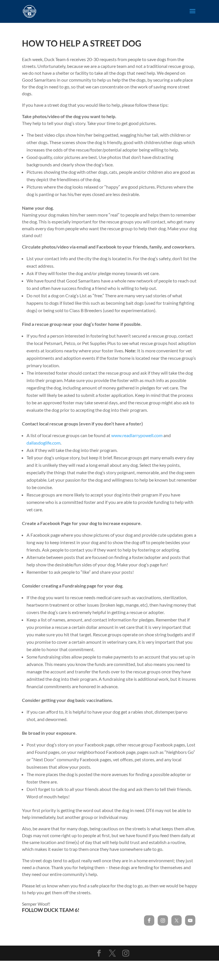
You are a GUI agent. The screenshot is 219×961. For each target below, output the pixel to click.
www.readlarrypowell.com (137, 435)
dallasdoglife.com (43, 442)
